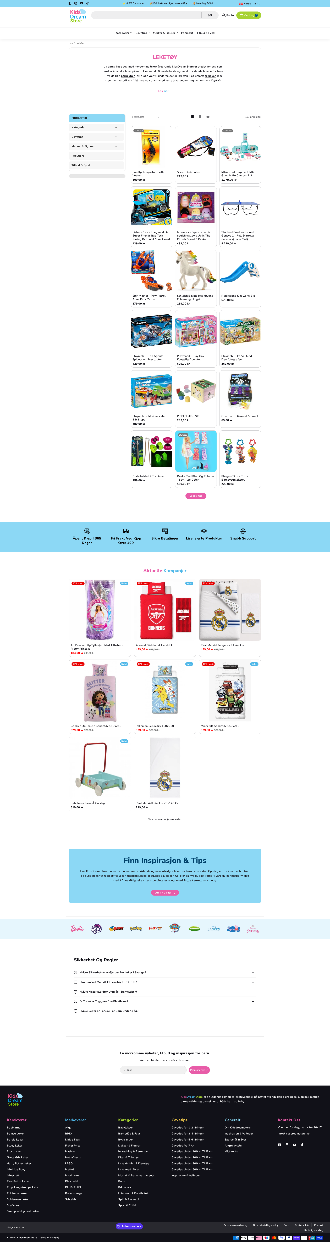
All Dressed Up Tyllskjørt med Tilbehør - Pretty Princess (97, 647)
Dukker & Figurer (129, 1146)
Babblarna (13, 1127)
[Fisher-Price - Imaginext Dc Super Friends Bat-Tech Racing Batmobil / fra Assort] (151, 207)
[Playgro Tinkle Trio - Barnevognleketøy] (240, 451)
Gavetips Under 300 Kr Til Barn (192, 1163)
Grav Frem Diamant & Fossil (239, 416)
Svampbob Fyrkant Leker (23, 1211)
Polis (121, 1181)
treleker (210, 76)
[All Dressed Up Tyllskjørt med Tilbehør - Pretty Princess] (100, 610)
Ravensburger (74, 1193)
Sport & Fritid (127, 1205)
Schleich (70, 1199)
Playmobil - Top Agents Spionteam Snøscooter (148, 358)
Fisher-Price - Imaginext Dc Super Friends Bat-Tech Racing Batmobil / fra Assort (151, 236)
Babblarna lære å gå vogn (88, 803)
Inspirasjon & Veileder (186, 1175)
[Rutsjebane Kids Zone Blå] (240, 271)
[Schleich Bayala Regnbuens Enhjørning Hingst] (196, 271)
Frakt (287, 1225)
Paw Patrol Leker (18, 1181)
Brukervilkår (302, 1225)
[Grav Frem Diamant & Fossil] (240, 391)
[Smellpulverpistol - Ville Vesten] (151, 147)
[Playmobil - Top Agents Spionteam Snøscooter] (151, 331)
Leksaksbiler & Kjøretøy (133, 1163)
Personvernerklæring (235, 1225)
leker (153, 67)
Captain (216, 80)
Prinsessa (124, 1187)
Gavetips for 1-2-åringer (188, 1127)
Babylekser (125, 1127)
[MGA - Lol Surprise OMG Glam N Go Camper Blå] (240, 147)
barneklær (128, 76)
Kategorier (79, 127)
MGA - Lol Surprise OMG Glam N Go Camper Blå (237, 174)
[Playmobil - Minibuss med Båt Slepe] (151, 391)
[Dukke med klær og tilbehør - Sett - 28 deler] (196, 451)
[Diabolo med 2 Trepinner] (151, 451)
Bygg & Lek (125, 1140)
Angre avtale (233, 1146)
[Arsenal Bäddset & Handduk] (165, 610)
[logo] (15, 1099)
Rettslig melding (313, 1230)
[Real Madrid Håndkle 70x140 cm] (165, 768)
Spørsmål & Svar (235, 1140)
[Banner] (77, 929)
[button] (248, 15)
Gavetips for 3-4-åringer (188, 1134)
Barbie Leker (15, 1140)
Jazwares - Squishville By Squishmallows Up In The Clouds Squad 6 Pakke (193, 236)
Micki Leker (72, 1175)
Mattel (69, 1169)
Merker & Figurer (83, 146)
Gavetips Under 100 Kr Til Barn (192, 1151)
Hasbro (70, 1151)
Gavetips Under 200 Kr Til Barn (192, 1157)
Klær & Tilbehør (128, 1157)
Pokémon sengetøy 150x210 (155, 726)
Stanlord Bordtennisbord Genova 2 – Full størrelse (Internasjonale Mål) (238, 236)
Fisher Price (72, 1146)
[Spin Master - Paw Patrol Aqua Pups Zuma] (151, 271)
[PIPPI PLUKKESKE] (196, 391)
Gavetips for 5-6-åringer (188, 1140)
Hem (71, 43)
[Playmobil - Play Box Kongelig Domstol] (196, 331)
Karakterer (16, 1120)
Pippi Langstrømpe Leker (23, 1187)
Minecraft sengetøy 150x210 (220, 726)
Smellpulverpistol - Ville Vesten (149, 174)
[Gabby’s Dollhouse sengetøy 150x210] (100, 691)
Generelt (232, 1120)
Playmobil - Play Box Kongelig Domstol (190, 358)
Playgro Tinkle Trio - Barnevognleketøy (234, 478)
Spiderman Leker (18, 1199)
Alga (68, 1127)
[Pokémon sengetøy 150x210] (165, 691)
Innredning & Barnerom (133, 1151)
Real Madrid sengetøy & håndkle (222, 645)
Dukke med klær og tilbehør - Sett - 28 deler (196, 478)
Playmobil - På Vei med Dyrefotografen (236, 358)
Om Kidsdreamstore (238, 1127)
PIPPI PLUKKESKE (188, 416)
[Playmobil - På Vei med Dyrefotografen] (240, 331)
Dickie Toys (72, 1140)
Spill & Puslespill (129, 1199)
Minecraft (13, 1175)
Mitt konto (231, 1151)
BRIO (68, 1134)
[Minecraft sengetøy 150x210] (230, 691)
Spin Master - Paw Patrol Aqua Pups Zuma (149, 297)
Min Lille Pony (16, 1169)
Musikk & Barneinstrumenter (137, 1175)
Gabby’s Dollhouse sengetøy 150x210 (96, 726)
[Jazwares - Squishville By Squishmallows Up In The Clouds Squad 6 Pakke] (196, 207)
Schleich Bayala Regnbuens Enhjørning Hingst (195, 297)
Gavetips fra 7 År (183, 1146)
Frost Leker (14, 1151)
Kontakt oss (289, 1120)
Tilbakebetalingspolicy (265, 1225)
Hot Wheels (73, 1157)
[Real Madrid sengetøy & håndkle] (230, 610)
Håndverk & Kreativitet (133, 1193)
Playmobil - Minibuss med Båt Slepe (149, 418)
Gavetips (77, 137)
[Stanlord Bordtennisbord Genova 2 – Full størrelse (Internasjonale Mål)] (240, 207)
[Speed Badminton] (196, 147)
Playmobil (71, 1181)
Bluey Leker (14, 1146)
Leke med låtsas (129, 1169)
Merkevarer (75, 1120)
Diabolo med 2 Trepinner (149, 476)
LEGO (69, 1163)
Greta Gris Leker (18, 1157)
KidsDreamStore (27, 1237)
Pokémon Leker (17, 1193)
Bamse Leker (15, 1134)
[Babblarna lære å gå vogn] (100, 768)
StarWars (13, 1205)
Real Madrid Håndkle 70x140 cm (158, 803)
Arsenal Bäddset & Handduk (154, 645)
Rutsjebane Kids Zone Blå (238, 296)
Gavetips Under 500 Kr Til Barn (192, 1169)
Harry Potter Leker (19, 1163)
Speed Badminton (188, 172)
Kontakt (318, 1225)
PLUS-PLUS (73, 1187)
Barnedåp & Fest (129, 1134)
